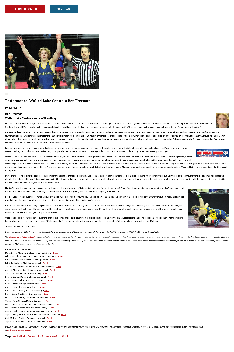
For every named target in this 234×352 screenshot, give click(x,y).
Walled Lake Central (25, 336)
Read (55, 253)
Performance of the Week (53, 336)
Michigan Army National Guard (22, 237)
